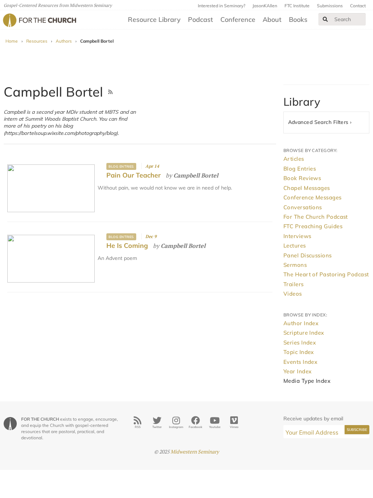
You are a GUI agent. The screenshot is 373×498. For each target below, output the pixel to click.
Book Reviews (302, 178)
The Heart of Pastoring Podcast (326, 274)
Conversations (302, 207)
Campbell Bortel (195, 175)
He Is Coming (127, 245)
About (272, 19)
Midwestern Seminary (194, 451)
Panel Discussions (307, 255)
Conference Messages (312, 197)
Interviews (297, 236)
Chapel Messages (306, 187)
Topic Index (298, 352)
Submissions (330, 5)
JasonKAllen (264, 5)
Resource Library (154, 19)
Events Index (300, 361)
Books (298, 19)
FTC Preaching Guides (312, 226)
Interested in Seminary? (221, 5)
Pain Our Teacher (133, 175)
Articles (293, 158)
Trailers (293, 284)
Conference (237, 19)
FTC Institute (297, 5)
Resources (36, 41)
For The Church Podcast (315, 216)
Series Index (299, 342)
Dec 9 (151, 236)
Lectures (294, 245)
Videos (292, 293)
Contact (358, 5)
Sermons (295, 264)
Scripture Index (303, 332)
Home (11, 41)
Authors (64, 41)
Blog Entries (121, 166)
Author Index (300, 323)
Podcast (200, 19)
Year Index (297, 371)
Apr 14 (152, 166)
